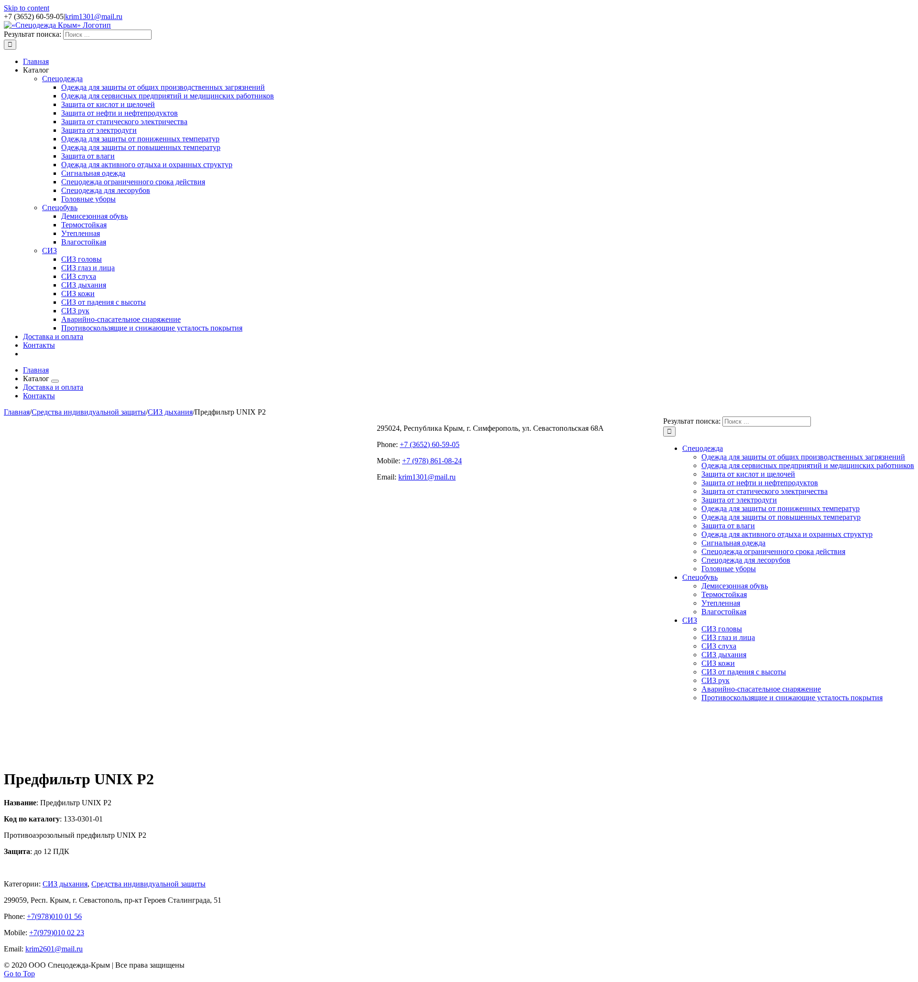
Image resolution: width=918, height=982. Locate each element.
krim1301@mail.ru (93, 16)
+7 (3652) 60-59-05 (429, 444)
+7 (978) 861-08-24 (432, 461)
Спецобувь (59, 207)
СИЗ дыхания (65, 884)
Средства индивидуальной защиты (148, 884)
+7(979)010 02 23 (56, 933)
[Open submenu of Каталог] (55, 381)
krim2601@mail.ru (54, 949)
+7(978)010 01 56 (54, 916)
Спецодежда (62, 79)
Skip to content (26, 8)
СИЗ (49, 250)
